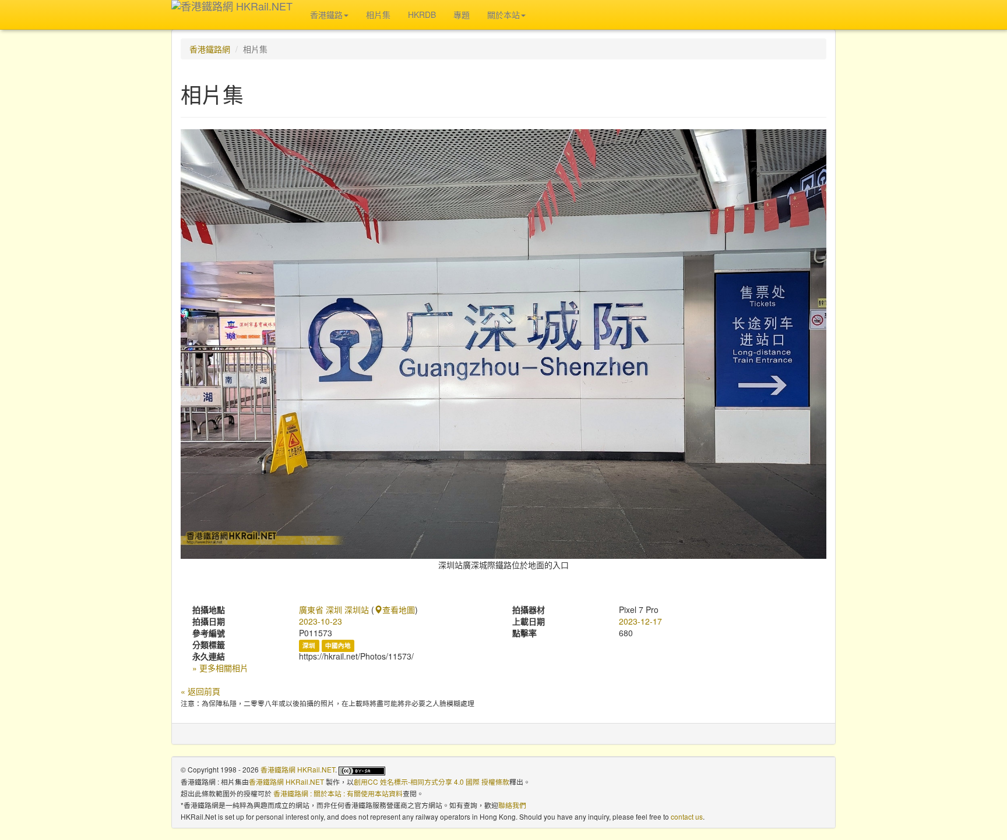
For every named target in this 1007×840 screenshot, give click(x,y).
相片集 (378, 14)
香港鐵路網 (209, 49)
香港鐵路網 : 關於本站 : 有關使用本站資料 (338, 793)
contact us (687, 816)
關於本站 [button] (503, 14)
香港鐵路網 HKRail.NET (297, 769)
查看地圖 (398, 609)
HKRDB (422, 14)
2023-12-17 (640, 621)
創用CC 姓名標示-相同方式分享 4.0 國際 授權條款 (431, 781)
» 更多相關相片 (220, 668)
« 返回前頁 (200, 691)
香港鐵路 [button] (326, 14)
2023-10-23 (320, 621)
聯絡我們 (512, 805)
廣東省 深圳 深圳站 (334, 609)
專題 (461, 14)
